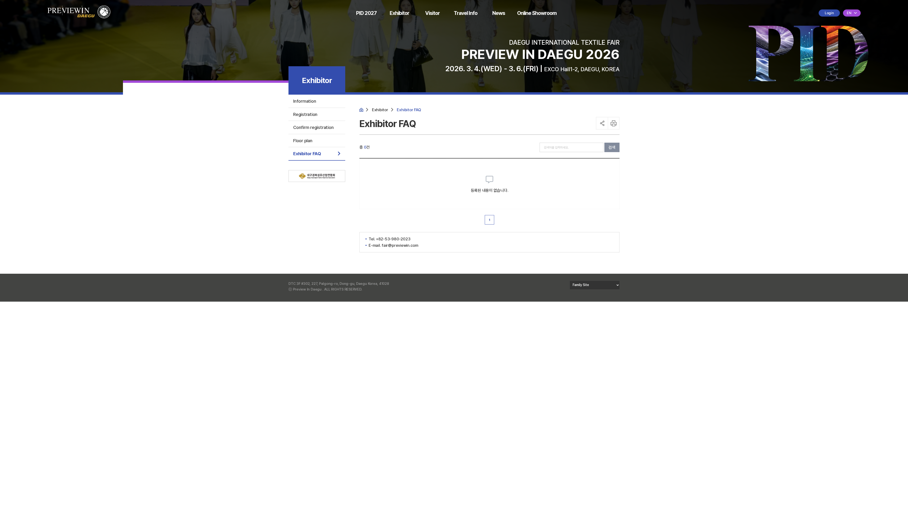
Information (304, 101)
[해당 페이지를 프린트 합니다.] (614, 123)
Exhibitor (399, 13)
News (498, 13)
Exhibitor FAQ (307, 153)
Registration (305, 114)
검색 (612, 147)
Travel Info (465, 13)
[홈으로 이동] (79, 8)
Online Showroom (537, 13)
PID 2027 (366, 13)
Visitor (432, 13)
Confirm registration (313, 127)
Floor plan (302, 140)
